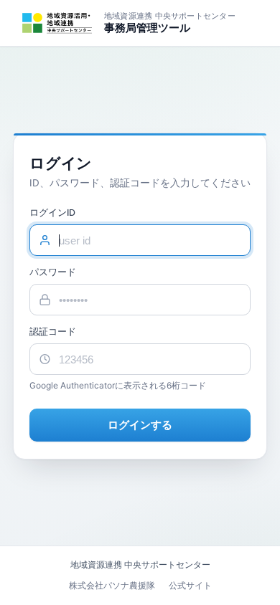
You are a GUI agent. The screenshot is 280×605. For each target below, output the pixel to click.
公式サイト (190, 585)
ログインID (52, 212)
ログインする (140, 425)
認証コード (52, 331)
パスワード (52, 272)
